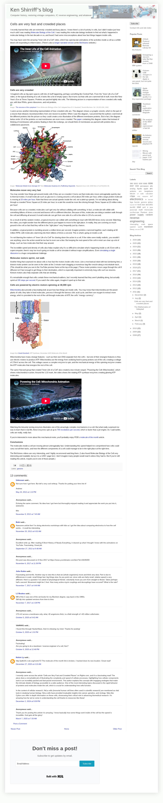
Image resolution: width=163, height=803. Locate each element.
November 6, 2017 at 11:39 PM (28, 563)
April (137, 317)
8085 (145, 184)
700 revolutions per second (68, 430)
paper (79, 119)
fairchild (150, 199)
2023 (135, 250)
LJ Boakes (20, 593)
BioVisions (83, 43)
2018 (135, 267)
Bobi (18, 522)
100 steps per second (26, 280)
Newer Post (15, 729)
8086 (150, 183)
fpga (131, 202)
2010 (135, 328)
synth (140, 227)
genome (20, 469)
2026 (135, 240)
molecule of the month (89, 437)
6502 (136, 184)
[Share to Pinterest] (30, 465)
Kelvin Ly (20, 657)
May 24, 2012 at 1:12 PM (26, 492)
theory (132, 229)
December (139, 295)
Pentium (144, 212)
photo (151, 212)
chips (132, 196)
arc (151, 188)
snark (143, 224)
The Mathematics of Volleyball (142, 308)
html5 (139, 205)
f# (145, 199)
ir (147, 207)
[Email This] (20, 465)
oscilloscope (134, 212)
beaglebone (148, 191)
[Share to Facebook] (28, 465)
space (150, 224)
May (137, 313)
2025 (135, 243)
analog (132, 189)
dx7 (151, 196)
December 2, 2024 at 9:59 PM (28, 701)
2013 (135, 285)
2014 (135, 281)
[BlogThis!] (23, 465)
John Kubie (21, 571)
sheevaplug (134, 224)
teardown (148, 227)
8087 (132, 186)
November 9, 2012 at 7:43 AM (28, 514)
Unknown (20, 480)
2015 (135, 278)
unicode (137, 229)
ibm (143, 205)
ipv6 (144, 207)
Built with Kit (54, 776)
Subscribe (134, 24)
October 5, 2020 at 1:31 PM (27, 632)
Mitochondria (15, 290)
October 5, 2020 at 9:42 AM (27, 617)
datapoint (145, 196)
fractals (137, 202)
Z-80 (142, 229)
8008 (140, 184)
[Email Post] (14, 465)
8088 (137, 186)
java (151, 207)
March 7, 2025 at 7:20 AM (26, 719)
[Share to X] (25, 465)
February (139, 324)
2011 (135, 292)
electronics (136, 199)
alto (151, 186)
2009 (135, 332)
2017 (135, 271)
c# (138, 193)
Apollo (139, 189)
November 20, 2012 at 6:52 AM (28, 531)
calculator (149, 194)
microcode (148, 210)
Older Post (117, 729)
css (138, 196)
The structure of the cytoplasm (26, 107)
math (141, 210)
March (137, 320)
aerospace (144, 186)
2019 (135, 264)
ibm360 (132, 207)
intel (139, 207)
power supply (137, 215)
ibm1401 (149, 205)
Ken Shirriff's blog (31, 9)
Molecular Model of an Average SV (28, 186)
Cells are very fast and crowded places (143, 302)
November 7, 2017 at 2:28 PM (28, 603)
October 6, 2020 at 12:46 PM (27, 649)
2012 (135, 288)
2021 (135, 257)
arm (140, 191)
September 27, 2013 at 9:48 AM (29, 549)
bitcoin (132, 194)
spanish (133, 227)
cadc (142, 194)
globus (150, 202)
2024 (135, 247)
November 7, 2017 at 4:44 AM (28, 585)
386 (131, 184)
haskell (132, 205)
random (149, 215)
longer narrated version (64, 43)
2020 (135, 261)
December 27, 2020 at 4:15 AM (28, 664)
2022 (135, 254)
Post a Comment (20, 724)
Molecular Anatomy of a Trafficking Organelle (59, 186)
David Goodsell (23, 353)
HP (136, 205)
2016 (135, 274)
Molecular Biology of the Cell (42, 32)
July (137, 298)
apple (146, 189)
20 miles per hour (28, 199)
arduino (133, 191)
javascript (133, 210)
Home (66, 729)
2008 (135, 335)
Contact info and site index (140, 28)
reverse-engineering (137, 219)
